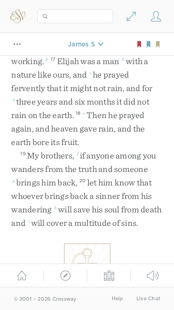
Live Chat (148, 299)
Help (117, 299)
